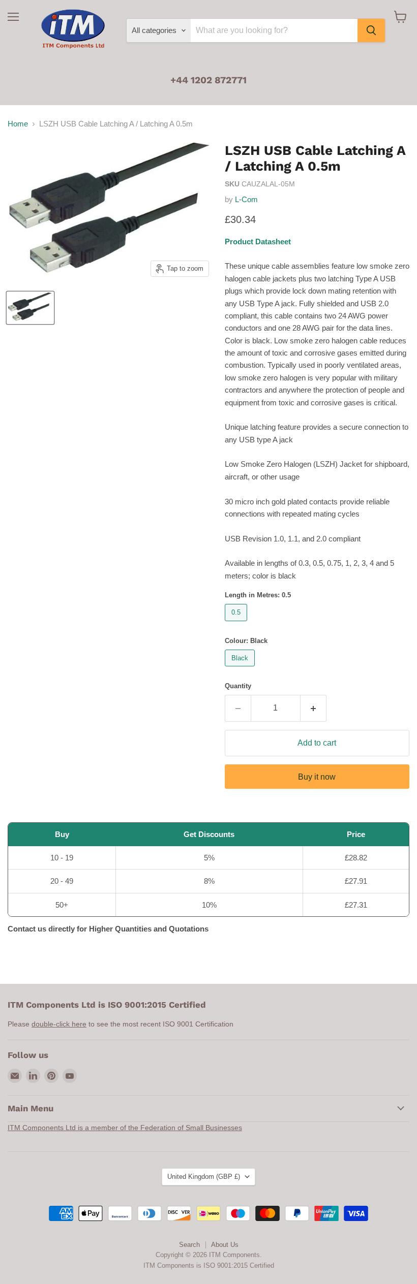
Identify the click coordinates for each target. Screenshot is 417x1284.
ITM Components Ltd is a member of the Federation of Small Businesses (125, 1128)
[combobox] (274, 30)
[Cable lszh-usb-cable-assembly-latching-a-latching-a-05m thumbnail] (30, 308)
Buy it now (317, 777)
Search (189, 1244)
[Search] (371, 30)
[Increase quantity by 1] (313, 708)
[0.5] (237, 623)
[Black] (241, 668)
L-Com (246, 199)
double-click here (59, 1024)
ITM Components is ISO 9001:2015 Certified (208, 1265)
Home (18, 123)
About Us (225, 1244)
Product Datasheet (258, 241)
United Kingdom (203, 1176)
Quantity (238, 686)
